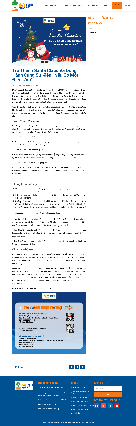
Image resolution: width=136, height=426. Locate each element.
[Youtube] (116, 405)
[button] (71, 367)
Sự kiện (93, 33)
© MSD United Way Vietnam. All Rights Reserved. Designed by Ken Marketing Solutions (68, 423)
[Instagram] (103, 405)
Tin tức (93, 28)
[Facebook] (96, 405)
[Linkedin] (110, 405)
